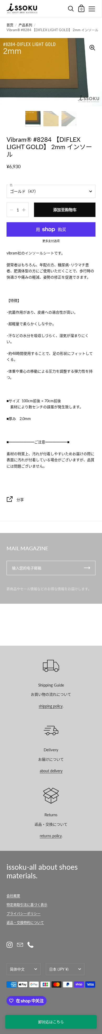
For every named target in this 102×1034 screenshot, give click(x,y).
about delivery (51, 771)
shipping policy (51, 706)
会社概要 (13, 896)
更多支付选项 (51, 241)
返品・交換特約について (25, 922)
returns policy (51, 836)
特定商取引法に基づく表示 (27, 904)
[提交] (87, 568)
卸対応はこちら (51, 1022)
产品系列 (25, 25)
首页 (10, 25)
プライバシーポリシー (24, 913)
